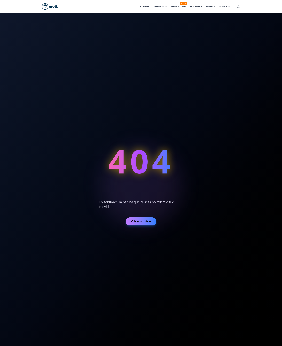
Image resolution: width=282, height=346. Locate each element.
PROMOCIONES (178, 6)
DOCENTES (196, 6)
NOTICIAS (224, 6)
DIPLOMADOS (160, 6)
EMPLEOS (211, 6)
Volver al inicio (141, 221)
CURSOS (144, 6)
